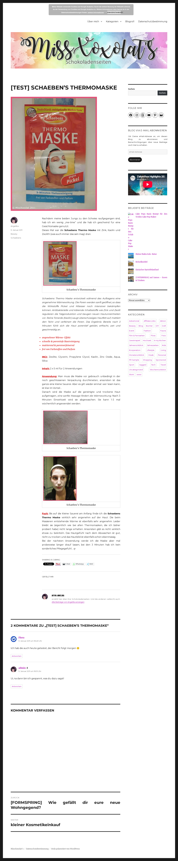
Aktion (163, 321)
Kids (164, 345)
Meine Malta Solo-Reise (146, 254)
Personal (162, 355)
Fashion (147, 331)
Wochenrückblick (158, 369)
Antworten (16, 656)
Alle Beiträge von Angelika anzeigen (68, 602)
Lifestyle (150, 350)
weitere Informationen (96, 12)
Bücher (149, 326)
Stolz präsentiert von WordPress (65, 849)
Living (163, 350)
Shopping (147, 360)
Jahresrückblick (136, 345)
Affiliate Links (149, 321)
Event (131, 331)
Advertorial (134, 321)
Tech (153, 365)
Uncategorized (136, 369)
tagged (142, 365)
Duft (164, 326)
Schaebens (16, 238)
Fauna (163, 331)
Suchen (131, 89)
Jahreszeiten (153, 345)
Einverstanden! (114, 12)
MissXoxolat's (17, 849)
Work (131, 374)
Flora (21, 637)
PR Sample (134, 360)
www (139, 374)
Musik (151, 355)
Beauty (14, 234)
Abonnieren (135, 160)
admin (22, 667)
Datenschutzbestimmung (152, 21)
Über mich (93, 21)
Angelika (15, 226)
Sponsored (161, 360)
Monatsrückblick (136, 355)
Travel (163, 365)
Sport (131, 365)
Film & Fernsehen (137, 335)
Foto (164, 335)
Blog (141, 326)
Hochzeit (147, 340)
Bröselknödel (141, 262)
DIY (157, 326)
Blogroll (129, 21)
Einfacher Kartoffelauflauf (147, 270)
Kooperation (134, 350)
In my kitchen (160, 340)
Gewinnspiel (134, 340)
